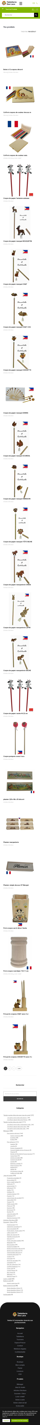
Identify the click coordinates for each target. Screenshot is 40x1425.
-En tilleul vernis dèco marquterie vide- (19, 1124)
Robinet (12, 1167)
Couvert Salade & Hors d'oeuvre (19, 1150)
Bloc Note (10, 1272)
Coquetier (10, 1262)
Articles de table (15, 1158)
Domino (9, 1208)
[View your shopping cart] (37, 9)
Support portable (12, 1246)
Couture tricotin (15, 1159)
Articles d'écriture (13, 72)
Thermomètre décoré (13, 1252)
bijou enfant (10, 1180)
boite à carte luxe (12, 1283)
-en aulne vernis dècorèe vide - (16, 1128)
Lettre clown (10, 1232)
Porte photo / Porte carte (14, 1230)
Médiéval (10, 1216)
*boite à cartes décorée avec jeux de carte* (17, 1115)
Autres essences (15, 1135)
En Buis (12, 1139)
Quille (9, 1190)
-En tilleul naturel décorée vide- (16, 1126)
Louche (12, 1146)
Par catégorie (11, 1142)
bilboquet (10, 1188)
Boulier (9, 1212)
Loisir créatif (17, 158)
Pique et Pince (14, 1165)
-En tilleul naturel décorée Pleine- (17, 1120)
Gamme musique (12, 1218)
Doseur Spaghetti (15, 1148)
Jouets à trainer (11, 1194)
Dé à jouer (10, 1210)
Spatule (12, 1144)
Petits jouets (11, 1204)
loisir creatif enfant (13, 1182)
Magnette (10, 1242)
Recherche (20, 1098)
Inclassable (7, 1294)
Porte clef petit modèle (14, 1240)
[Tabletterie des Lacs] (9, 3)
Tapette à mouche (12, 1236)
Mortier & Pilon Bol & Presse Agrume (21, 1154)
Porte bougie (11, 1224)
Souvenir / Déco (8, 1222)
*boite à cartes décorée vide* (12, 1122)
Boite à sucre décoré (13, 1250)
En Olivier (13, 1137)
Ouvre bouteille (11, 1228)
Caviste (12, 1161)
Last (19, 1068)
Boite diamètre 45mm (13, 1290)
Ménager (6, 1131)
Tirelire (9, 1256)
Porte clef (10, 1268)
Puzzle (9, 1196)
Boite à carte (7, 1281)
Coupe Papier (11, 1270)
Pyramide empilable (13, 1178)
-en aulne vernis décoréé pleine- (17, 1118)
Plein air (9, 1206)
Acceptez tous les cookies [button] (19, 1420)
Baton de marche (12, 1234)
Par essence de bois (13, 1133)
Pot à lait (9, 1258)
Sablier (12, 1169)
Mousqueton (11, 1244)
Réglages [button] (6, 1420)
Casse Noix (13, 1156)
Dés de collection (12, 1264)
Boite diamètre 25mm (13, 1288)
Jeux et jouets (7, 1175)
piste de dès (10, 1186)
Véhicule (10, 1184)
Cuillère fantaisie (12, 1266)
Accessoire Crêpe (15, 1171)
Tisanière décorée (12, 1254)
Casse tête (10, 1200)
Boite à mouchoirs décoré (15, 1248)
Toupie (9, 1202)
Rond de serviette (12, 1260)
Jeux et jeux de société (14, 1198)
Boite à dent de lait (9, 1285)
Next (14, 1068)
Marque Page (11, 1276)
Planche (12, 1152)
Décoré (5, 72)
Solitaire (9, 1192)
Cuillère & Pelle (14, 1173)
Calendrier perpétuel (13, 1226)
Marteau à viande (15, 1163)
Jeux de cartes (11, 1214)
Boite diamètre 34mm (13, 1292)
